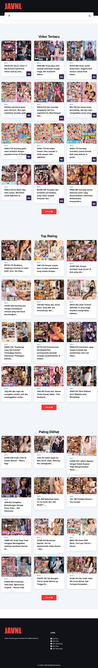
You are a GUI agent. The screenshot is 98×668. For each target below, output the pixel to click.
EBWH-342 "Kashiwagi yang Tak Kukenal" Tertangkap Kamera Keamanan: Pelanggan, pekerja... (14, 353)
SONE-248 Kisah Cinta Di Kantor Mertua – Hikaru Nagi (15, 461)
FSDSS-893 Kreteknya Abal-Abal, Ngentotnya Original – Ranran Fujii (14, 585)
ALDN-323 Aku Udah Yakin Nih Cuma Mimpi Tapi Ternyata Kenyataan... (81, 581)
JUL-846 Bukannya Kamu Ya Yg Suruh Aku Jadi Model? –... (48, 502)
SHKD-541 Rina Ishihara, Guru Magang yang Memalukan (80, 394)
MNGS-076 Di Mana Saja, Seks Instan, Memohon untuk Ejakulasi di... (15, 193)
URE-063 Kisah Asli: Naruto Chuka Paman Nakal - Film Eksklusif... (49, 394)
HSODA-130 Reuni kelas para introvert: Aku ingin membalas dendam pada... (15, 110)
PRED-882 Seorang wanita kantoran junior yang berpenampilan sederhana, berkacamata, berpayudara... (81, 195)
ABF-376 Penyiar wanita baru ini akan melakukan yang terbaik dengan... (47, 268)
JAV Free (55, 641)
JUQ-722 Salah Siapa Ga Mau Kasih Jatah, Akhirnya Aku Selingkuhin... (48, 461)
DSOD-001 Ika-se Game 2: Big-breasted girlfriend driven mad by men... (15, 69)
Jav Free (55, 638)
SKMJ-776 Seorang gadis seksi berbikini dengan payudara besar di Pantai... (16, 151)
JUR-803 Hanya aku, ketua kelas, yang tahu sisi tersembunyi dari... (48, 308)
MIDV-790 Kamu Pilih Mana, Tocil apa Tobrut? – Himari (81, 543)
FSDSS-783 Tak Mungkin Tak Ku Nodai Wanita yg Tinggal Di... (47, 581)
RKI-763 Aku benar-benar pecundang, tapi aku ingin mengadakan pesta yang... (81, 110)
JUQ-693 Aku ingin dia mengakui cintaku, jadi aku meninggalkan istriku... (16, 394)
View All (48, 211)
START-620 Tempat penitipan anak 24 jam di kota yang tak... (80, 269)
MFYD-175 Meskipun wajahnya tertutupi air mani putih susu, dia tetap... (16, 268)
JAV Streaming (57, 644)
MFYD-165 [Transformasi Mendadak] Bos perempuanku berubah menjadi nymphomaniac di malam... (48, 353)
